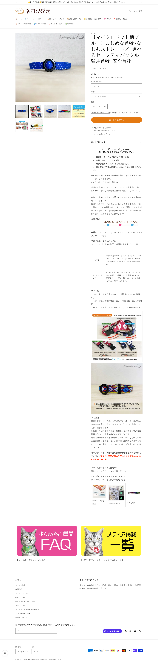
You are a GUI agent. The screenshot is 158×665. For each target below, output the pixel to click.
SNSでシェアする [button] (99, 68)
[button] (30, 18)
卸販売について (21, 618)
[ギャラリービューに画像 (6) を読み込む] (21, 125)
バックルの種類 (96, 81)
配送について (20, 597)
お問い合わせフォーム (23, 614)
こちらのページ (105, 471)
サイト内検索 (20, 585)
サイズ (93, 92)
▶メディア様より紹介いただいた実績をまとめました (104, 560)
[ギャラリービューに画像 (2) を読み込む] (36, 111)
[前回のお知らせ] (16, 2)
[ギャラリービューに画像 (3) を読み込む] (50, 111)
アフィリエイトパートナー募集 (27, 609)
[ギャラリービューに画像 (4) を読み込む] (64, 111)
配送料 (98, 77)
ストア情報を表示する (102, 134)
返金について (20, 605)
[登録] (54, 631)
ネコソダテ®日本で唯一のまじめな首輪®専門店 (34, 660)
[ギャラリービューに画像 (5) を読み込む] (78, 111)
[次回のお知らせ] (141, 2)
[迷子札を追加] (116, 500)
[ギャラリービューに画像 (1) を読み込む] (21, 111)
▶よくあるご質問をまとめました (31, 560)
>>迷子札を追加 (114, 503)
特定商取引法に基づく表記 (25, 601)
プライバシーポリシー (100, 112)
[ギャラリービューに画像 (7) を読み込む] (36, 125)
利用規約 (18, 589)
